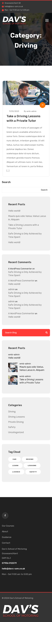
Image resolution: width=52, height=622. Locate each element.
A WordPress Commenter (21, 280)
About (5, 531)
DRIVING (29, 459)
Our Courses (8, 526)
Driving (12, 411)
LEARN (15, 465)
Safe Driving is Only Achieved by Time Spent (25, 274)
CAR (14, 459)
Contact (6, 543)
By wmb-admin (30, 111)
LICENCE (16, 472)
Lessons (32, 465)
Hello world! (14, 210)
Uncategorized (16, 432)
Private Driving (16, 422)
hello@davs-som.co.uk (14, 6)
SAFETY (33, 472)
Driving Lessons (16, 416)
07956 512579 (9, 563)
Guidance (6, 537)
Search (6, 182)
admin (11, 289)
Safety (12, 427)
